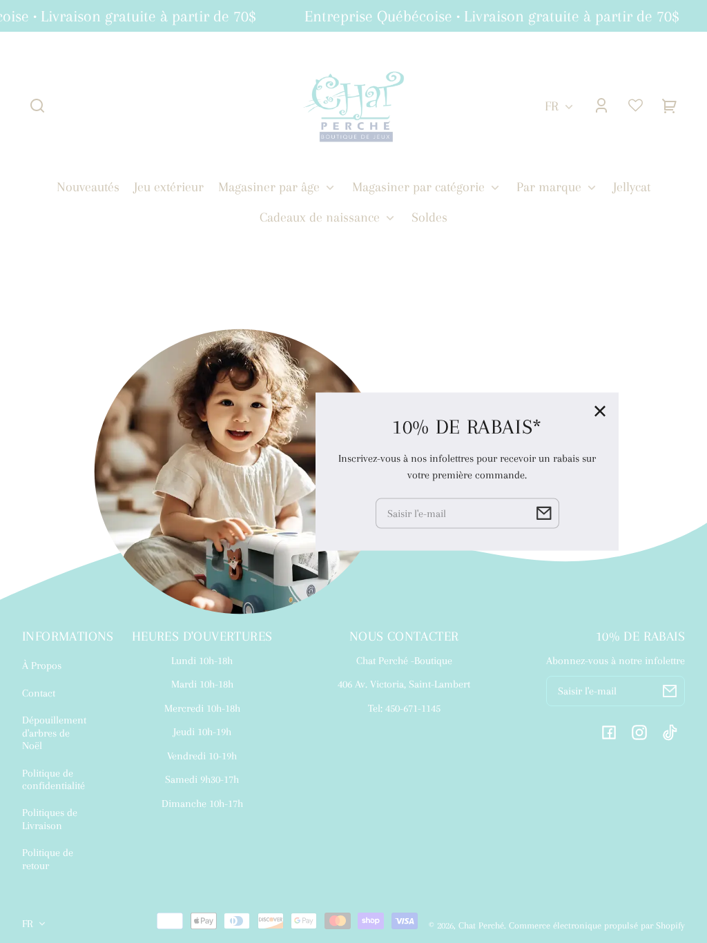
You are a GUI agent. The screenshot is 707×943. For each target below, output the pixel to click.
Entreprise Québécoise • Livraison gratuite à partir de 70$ (488, 16)
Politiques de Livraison (49, 818)
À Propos (41, 665)
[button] (37, 105)
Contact (38, 693)
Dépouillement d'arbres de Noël (54, 733)
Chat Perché (481, 925)
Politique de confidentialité (53, 779)
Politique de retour (47, 858)
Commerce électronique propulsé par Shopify (597, 925)
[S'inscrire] (670, 691)
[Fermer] (600, 411)
